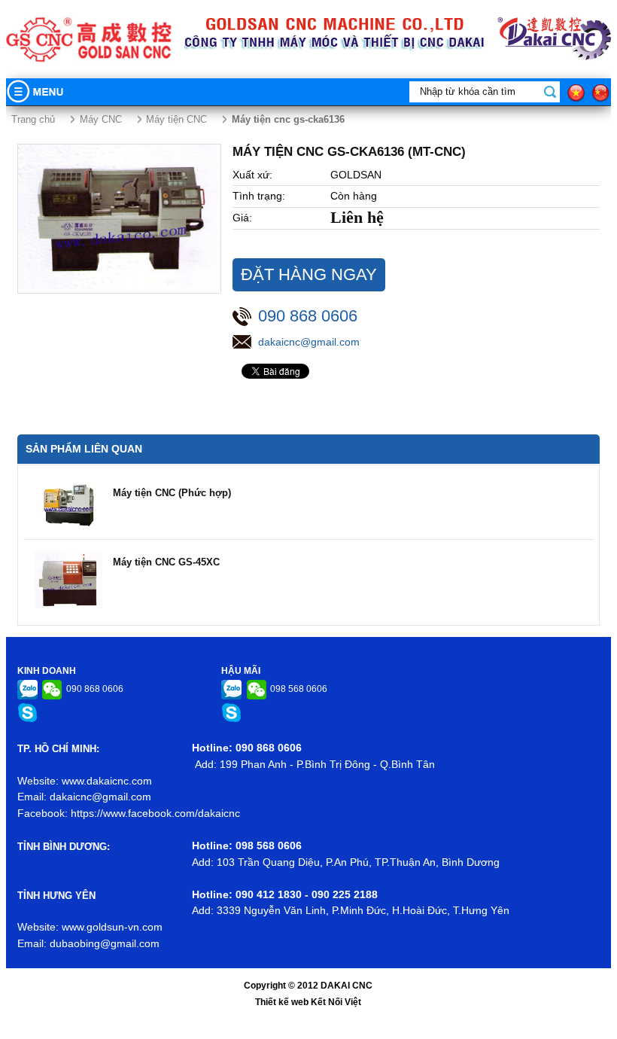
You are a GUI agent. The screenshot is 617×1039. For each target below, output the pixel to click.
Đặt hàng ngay (309, 274)
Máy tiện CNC (176, 119)
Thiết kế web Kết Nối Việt (308, 1002)
